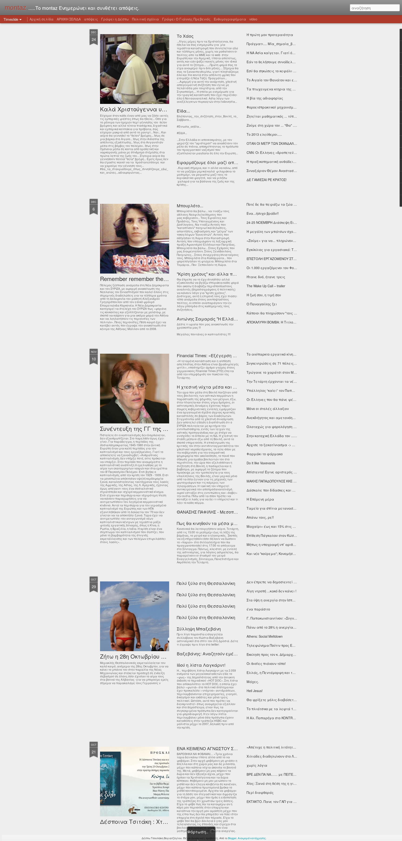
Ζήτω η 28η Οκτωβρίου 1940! (137, 656)
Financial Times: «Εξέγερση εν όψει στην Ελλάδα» (228, 355)
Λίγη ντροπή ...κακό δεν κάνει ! (271, 591)
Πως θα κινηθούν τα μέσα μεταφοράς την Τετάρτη (229, 523)
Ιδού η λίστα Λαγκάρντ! (201, 665)
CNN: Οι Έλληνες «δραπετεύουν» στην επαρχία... (287, 152)
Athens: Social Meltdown (265, 636)
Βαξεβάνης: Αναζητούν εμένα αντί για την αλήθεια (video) (238, 653)
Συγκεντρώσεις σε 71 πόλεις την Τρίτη (278, 363)
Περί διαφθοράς (260, 792)
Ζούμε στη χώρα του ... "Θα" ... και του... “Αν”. (283, 125)
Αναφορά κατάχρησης (252, 838)
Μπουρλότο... (190, 205)
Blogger (232, 838)
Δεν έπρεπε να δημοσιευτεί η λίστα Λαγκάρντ (285, 582)
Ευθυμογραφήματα (230, 19)
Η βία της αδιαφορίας (265, 98)
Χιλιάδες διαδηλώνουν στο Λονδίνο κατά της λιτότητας (292, 756)
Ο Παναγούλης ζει (262, 304)
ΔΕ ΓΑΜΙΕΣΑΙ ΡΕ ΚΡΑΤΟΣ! (267, 179)
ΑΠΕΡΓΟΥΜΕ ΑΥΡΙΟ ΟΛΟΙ (266, 819)
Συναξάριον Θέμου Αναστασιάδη (274, 170)
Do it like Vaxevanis (261, 463)
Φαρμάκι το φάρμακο (265, 454)
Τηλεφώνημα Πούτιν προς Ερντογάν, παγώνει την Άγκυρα (294, 645)
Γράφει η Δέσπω (115, 19)
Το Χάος (185, 36)
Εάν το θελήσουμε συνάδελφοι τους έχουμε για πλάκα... (294, 61)
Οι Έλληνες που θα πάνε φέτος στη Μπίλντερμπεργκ (290, 399)
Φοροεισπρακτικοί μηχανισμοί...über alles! (281, 107)
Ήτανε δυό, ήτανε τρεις (266, 276)
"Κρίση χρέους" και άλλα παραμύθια (215, 274)
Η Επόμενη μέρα (260, 499)
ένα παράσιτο (258, 609)
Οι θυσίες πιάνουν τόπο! (266, 663)
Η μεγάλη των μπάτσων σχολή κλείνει (279, 231)
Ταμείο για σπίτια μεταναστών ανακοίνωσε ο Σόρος (290, 508)
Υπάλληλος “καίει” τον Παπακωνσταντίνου (282, 390)
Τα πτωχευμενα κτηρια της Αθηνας (276, 89)
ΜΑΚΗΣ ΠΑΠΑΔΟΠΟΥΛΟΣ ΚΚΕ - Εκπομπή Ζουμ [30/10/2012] (292, 481)
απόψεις (91, 19)
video (253, 19)
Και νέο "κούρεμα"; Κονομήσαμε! (274, 553)
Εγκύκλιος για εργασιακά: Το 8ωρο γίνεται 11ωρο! (288, 249)
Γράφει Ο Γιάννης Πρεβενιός (186, 19)
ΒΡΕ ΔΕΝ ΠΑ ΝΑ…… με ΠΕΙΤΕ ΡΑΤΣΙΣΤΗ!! (279, 774)
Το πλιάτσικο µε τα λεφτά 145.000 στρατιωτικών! (287, 708)
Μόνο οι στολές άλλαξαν (268, 408)
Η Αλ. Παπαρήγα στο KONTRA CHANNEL (279, 718)
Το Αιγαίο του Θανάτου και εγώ (272, 80)
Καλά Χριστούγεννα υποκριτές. (144, 109)
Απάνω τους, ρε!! (260, 517)
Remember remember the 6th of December (153, 278)
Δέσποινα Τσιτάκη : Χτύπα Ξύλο (144, 821)
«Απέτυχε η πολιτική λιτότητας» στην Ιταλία (283, 747)
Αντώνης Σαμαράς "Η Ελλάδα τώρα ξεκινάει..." (226, 319)
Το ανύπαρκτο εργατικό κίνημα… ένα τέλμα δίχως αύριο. (294, 354)
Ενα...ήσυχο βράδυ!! (263, 213)
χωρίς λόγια (257, 765)
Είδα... (183, 111)
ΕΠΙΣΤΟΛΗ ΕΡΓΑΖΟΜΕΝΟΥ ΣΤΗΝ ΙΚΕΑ (276, 258)
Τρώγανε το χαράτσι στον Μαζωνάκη (277, 372)
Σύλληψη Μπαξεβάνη (199, 629)
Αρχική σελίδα (42, 19)
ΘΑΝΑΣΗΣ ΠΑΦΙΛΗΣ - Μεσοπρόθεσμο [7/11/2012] (225, 512)
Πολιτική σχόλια (145, 19)
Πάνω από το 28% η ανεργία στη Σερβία (279, 627)
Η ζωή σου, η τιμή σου (264, 295)
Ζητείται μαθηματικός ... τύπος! (272, 116)
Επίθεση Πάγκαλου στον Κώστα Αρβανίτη (280, 535)
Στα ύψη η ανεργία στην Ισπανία (273, 600)
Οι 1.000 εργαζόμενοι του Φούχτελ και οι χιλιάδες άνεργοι (296, 267)
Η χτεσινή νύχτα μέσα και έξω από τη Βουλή (223, 387)
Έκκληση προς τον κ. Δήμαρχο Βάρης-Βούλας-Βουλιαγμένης (296, 654)
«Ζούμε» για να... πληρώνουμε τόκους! (278, 240)
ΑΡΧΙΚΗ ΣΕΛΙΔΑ (69, 19)
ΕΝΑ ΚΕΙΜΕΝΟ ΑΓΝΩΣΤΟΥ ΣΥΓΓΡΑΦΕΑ (216, 748)
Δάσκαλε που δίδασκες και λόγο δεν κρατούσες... (287, 490)
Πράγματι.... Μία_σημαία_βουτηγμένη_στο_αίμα (287, 43)
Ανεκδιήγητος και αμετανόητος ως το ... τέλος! (285, 417)
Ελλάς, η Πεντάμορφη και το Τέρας (276, 672)
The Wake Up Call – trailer (266, 286)
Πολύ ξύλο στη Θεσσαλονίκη (206, 583)
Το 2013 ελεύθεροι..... (264, 134)
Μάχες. (253, 681)
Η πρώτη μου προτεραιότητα (270, 34)
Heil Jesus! (255, 690)
